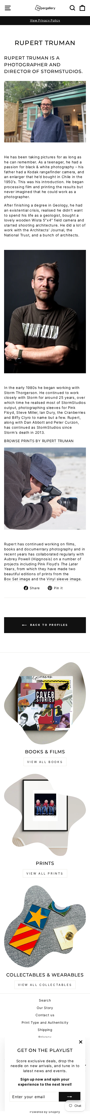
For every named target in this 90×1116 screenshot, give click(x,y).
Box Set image (17, 579)
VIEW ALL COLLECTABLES (45, 985)
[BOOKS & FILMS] (45, 703)
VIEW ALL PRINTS (45, 873)
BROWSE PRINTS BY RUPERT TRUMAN (39, 441)
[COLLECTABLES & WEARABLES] (45, 926)
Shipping (45, 1030)
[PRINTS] (45, 815)
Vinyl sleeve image (64, 579)
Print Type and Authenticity (45, 1022)
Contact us (45, 1015)
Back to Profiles (48, 625)
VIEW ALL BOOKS (45, 762)
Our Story (45, 1008)
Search (45, 1000)
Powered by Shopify (45, 1112)
